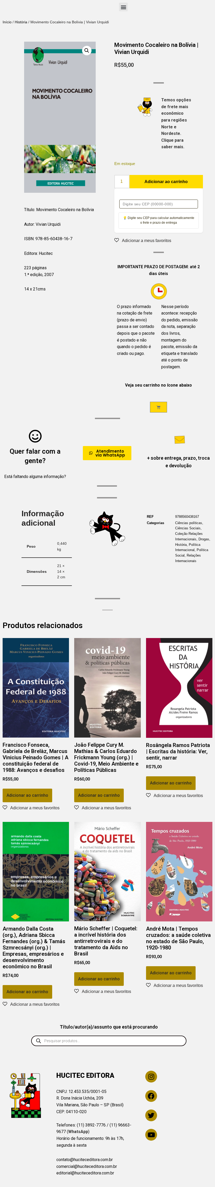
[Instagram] (151, 1076)
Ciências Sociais (188, 528)
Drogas (203, 539)
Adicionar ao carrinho (166, 181)
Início (7, 22)
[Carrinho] (158, 407)
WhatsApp (78, 1131)
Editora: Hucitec (38, 253)
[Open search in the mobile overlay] (108, 1041)
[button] (123, 7)
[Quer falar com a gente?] (35, 436)
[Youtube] (151, 1135)
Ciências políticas (188, 523)
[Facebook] (151, 1096)
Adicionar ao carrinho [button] (27, 795)
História (21, 22)
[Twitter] (151, 1115)
